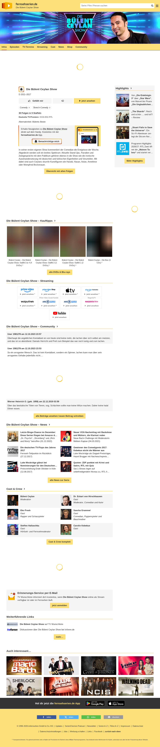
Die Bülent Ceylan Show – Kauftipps (29, 220)
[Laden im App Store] (116, 703)
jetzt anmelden (59, 605)
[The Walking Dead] (136, 686)
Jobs (65, 731)
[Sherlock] (24, 686)
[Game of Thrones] (98, 665)
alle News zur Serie (59, 480)
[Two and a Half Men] (61, 665)
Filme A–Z (114, 726)
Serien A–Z (103, 726)
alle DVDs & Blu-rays (59, 272)
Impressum (125, 726)
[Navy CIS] (98, 686)
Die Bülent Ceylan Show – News (26, 424)
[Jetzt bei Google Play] (95, 703)
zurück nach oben (113, 731)
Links (89, 731)
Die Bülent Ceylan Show (27, 7)
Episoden (14, 47)
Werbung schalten (77, 731)
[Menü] (157, 5)
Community (81, 47)
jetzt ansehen (88, 101)
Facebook (98, 731)
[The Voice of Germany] (136, 665)
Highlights (122, 88)
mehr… (59, 637)
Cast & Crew (14, 488)
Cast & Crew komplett (60, 542)
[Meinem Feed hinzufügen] (21, 89)
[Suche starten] (152, 5)
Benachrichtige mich (48, 141)
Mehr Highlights (135, 161)
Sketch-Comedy (40, 107)
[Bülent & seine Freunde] (61, 686)
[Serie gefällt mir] (35, 101)
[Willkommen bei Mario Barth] (24, 665)
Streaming (42, 47)
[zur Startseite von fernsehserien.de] (7, 5)
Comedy (24, 107)
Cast (53, 47)
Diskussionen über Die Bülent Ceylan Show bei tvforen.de (47, 629)
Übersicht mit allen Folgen (59, 171)
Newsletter (91, 726)
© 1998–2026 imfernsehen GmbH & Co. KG (35, 726)
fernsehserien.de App (67, 703)
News (61, 47)
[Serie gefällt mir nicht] (63, 101)
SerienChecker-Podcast (75, 726)
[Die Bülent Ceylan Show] (88, 135)
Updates (59, 726)
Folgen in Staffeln (30, 113)
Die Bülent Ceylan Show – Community (30, 326)
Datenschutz (138, 726)
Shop (69, 47)
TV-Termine (28, 47)
